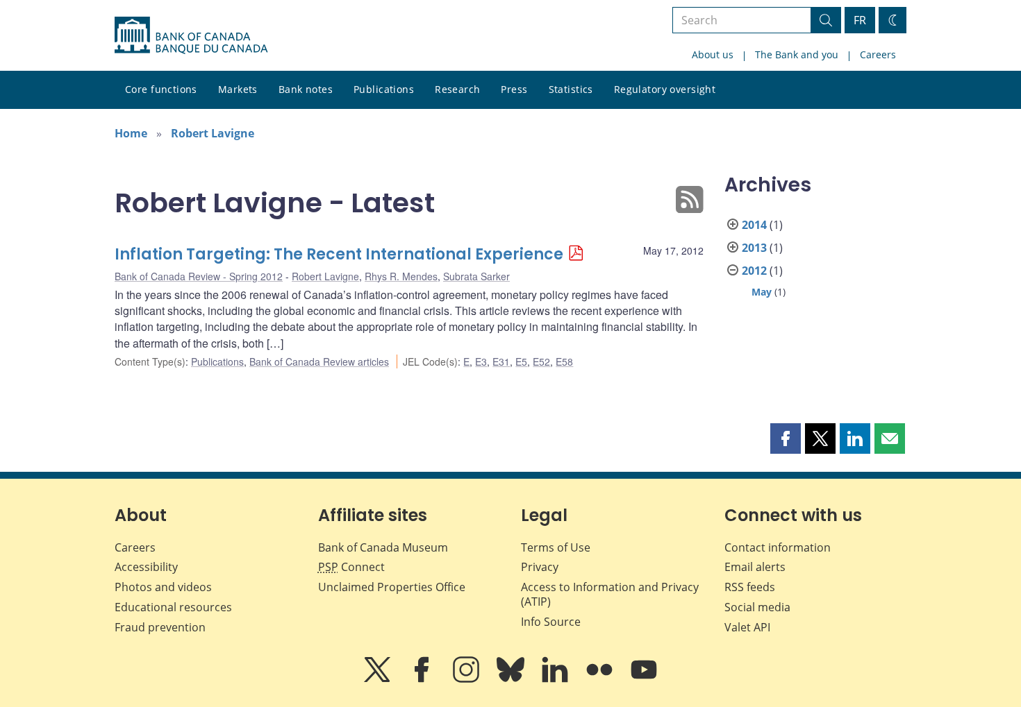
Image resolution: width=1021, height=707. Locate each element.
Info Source (551, 621)
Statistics (571, 89)
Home (131, 133)
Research (457, 89)
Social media (757, 607)
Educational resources (173, 607)
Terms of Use (555, 547)
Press (514, 89)
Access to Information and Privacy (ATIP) (610, 594)
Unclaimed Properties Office (391, 587)
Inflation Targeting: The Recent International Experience (339, 254)
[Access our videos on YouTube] (644, 679)
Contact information (777, 547)
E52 (541, 361)
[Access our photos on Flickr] (601, 679)
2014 (754, 224)
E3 (481, 361)
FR (860, 20)
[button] (785, 438)
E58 (564, 361)
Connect (351, 566)
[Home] (191, 35)
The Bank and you (796, 54)
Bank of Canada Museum (383, 547)
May (762, 291)
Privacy (539, 566)
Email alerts (755, 566)
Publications (384, 89)
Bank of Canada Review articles (319, 361)
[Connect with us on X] (378, 679)
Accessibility (146, 566)
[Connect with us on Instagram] (467, 679)
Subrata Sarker (476, 276)
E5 (521, 361)
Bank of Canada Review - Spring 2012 (199, 276)
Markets (238, 89)
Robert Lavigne (212, 133)
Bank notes (306, 89)
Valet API (747, 627)
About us (712, 54)
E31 (501, 361)
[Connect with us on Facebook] (423, 679)
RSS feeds (749, 587)
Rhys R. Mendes (401, 276)
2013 (754, 247)
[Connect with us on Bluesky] (512, 679)
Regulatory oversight (664, 89)
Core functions (161, 89)
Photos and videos (163, 587)
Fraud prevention (160, 627)
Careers (878, 54)
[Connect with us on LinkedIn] (556, 679)
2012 (754, 270)
